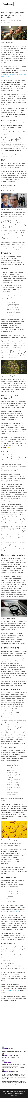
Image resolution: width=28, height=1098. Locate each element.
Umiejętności (6, 22)
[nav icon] (26, 4)
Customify (13, 1095)
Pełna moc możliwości (18, 911)
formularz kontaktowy (13, 990)
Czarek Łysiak (6, 20)
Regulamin (11, 1093)
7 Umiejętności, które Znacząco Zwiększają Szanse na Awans (13, 74)
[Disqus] (14, 1024)
